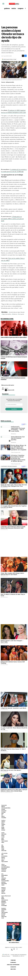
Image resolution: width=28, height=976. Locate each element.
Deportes (3, 857)
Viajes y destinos (4, 912)
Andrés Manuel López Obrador (17, 312)
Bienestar (3, 915)
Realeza (2, 835)
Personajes (3, 913)
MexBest (3, 908)
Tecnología (3, 812)
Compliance (13, 962)
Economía (3, 809)
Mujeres (3, 816)
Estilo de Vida (3, 916)
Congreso (3, 824)
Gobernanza (3, 878)
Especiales (3, 893)
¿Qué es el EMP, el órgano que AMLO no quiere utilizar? (14, 337)
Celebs (2, 849)
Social (2, 876)
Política (3, 820)
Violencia (15, 314)
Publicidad (13, 960)
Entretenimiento (4, 856)
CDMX (2, 825)
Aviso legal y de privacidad (13, 964)
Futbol (2, 897)
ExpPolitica (11, 949)
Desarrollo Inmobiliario (5, 867)
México (2, 823)
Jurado (2, 918)
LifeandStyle (3, 817)
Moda (2, 838)
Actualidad (3, 889)
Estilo (2, 854)
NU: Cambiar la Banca (14, 942)
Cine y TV (3, 858)
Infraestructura (4, 868)
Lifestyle (3, 904)
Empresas (3, 806)
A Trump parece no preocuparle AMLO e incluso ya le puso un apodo (12, 218)
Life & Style (4, 853)
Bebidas (2, 911)
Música (2, 860)
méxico (13, 8)
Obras (2, 813)
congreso (20, 8)
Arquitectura (3, 869)
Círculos (2, 836)
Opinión (2, 828)
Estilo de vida (3, 850)
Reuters (6, 388)
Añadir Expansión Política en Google (10, 59)
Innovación (3, 882)
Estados (2, 827)
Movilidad (3, 879)
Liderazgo (3, 890)
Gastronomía (3, 909)
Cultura (2, 842)
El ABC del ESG (4, 883)
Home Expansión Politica (5, 808)
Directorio (13, 969)
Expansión (4, 805)
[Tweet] (23, 56)
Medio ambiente (4, 875)
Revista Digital (4, 905)
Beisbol (2, 898)
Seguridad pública (6, 314)
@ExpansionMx (10, 82)
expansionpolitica (14, 949)
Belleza (2, 839)
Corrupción (21, 314)
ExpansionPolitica (17, 949)
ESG (2, 814)
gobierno (7, 8)
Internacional (3, 810)
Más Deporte (3, 902)
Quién (2, 832)
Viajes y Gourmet (4, 841)
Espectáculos (3, 834)
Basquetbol (3, 901)
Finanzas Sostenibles (5, 880)
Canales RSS (13, 967)
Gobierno (3, 821)
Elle (2, 845)
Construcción (3, 865)
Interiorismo (3, 871)
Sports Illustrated (6, 896)
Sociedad (3, 830)
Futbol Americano (4, 900)
